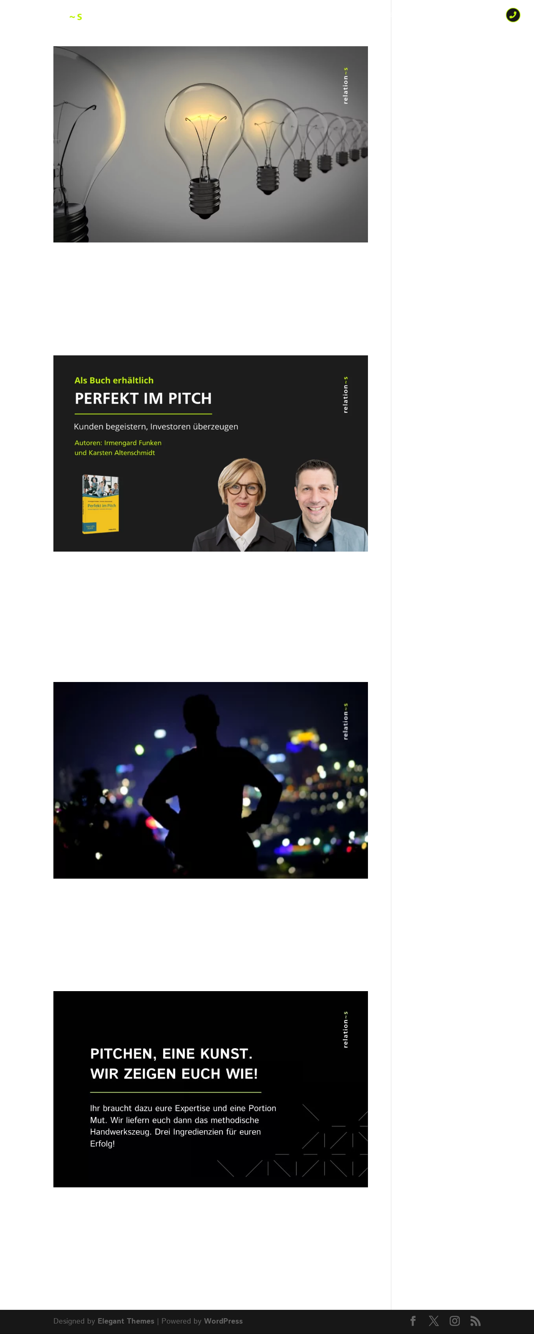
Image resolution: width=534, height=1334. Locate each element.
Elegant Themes (126, 1321)
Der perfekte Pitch (132, 1208)
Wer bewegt (262, 15)
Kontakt (476, 15)
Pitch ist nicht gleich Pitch (166, 264)
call (512, 15)
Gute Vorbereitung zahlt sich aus (195, 900)
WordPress (223, 1321)
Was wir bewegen (334, 15)
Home (218, 15)
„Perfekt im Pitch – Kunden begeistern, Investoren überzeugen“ (205, 582)
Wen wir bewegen (416, 15)
